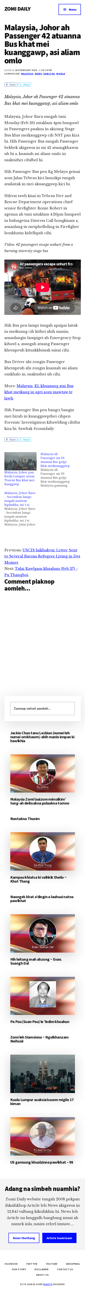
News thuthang (24, 1238)
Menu (72, 9)
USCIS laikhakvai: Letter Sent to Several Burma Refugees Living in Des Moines (42, 556)
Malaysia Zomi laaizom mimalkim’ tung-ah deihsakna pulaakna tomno (39, 801)
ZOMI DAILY (17, 8)
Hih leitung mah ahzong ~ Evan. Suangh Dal (36, 961)
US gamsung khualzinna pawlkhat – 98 (41, 1162)
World (60, 73)
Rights (48, 1284)
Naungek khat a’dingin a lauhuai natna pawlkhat (42, 898)
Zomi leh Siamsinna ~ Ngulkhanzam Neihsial (39, 1039)
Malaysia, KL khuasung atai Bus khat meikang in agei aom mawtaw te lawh (39, 392)
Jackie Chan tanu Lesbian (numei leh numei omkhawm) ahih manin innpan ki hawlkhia (42, 736)
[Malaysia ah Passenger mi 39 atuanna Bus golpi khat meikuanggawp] (59, 470)
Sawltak (49, 73)
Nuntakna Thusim (25, 818)
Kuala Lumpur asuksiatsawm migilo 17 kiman (42, 1101)
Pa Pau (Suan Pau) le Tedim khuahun (39, 1021)
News (38, 73)
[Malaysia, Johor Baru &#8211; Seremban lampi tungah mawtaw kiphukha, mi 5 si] (22, 508)
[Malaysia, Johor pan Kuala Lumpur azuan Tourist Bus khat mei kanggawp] (20, 461)
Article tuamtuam (59, 1238)
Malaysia (27, 73)
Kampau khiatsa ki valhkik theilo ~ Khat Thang (38, 879)
